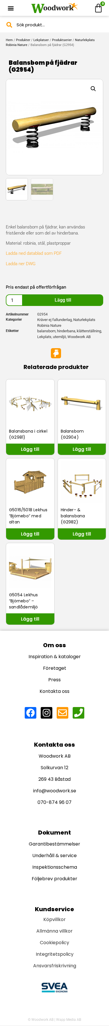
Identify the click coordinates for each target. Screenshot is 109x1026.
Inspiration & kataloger (54, 656)
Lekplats (44, 337)
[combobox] (54, 24)
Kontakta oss (54, 691)
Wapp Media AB (68, 1020)
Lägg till (63, 300)
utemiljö (59, 337)
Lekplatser (41, 40)
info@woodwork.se (54, 790)
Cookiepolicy (54, 942)
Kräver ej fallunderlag (54, 320)
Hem (9, 40)
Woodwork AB (79, 337)
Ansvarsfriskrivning (54, 965)
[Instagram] (46, 713)
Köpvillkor (54, 919)
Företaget (54, 668)
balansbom (46, 331)
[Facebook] (30, 713)
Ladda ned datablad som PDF (34, 253)
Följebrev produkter (54, 878)
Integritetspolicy (55, 954)
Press (54, 679)
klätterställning (89, 331)
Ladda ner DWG (20, 263)
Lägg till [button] (30, 449)
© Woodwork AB (40, 1020)
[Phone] (78, 713)
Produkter (23, 40)
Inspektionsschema (54, 867)
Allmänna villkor (54, 931)
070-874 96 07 (54, 802)
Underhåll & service (54, 855)
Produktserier (62, 40)
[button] (10, 8)
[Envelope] (62, 713)
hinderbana (66, 331)
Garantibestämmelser (54, 844)
